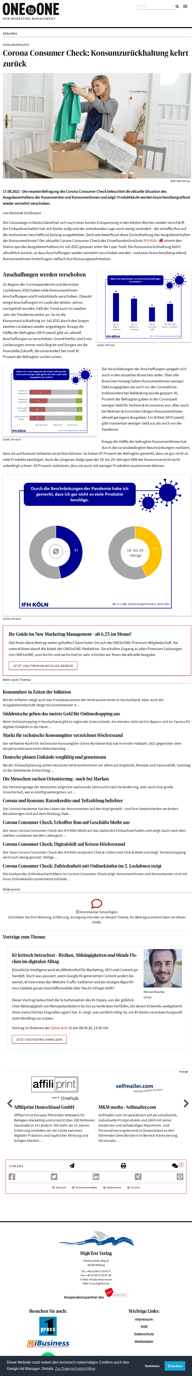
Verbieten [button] (152, 1366)
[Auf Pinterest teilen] (180, 1178)
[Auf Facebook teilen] (12, 1178)
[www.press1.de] (48, 1334)
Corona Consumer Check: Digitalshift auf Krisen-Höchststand (64, 844)
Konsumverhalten (86, 1187)
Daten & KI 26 (61, 1027)
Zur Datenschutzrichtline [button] (75, 1369)
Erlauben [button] (175, 1366)
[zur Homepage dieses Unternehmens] (161, 240)
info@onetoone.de (100, 1279)
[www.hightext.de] (96, 1245)
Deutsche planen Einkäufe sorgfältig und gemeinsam (54, 757)
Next (185, 1103)
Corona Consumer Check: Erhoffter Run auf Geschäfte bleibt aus (66, 822)
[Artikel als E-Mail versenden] (71, 1166)
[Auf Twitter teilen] (54, 1178)
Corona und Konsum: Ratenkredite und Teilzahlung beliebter (63, 801)
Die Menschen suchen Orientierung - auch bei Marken (56, 779)
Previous (9, 1103)
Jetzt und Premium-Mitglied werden (43, 666)
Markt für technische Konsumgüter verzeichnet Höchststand (63, 735)
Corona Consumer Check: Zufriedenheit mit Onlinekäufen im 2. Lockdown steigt (82, 866)
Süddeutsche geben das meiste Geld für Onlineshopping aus (61, 714)
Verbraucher (114, 1187)
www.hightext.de (99, 1283)
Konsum (61, 1187)
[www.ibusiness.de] (48, 1346)
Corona (135, 1187)
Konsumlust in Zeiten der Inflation (37, 692)
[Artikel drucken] (123, 1166)
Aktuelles (10, 33)
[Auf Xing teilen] (138, 1178)
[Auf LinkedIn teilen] (96, 1178)
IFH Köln (150, 240)
